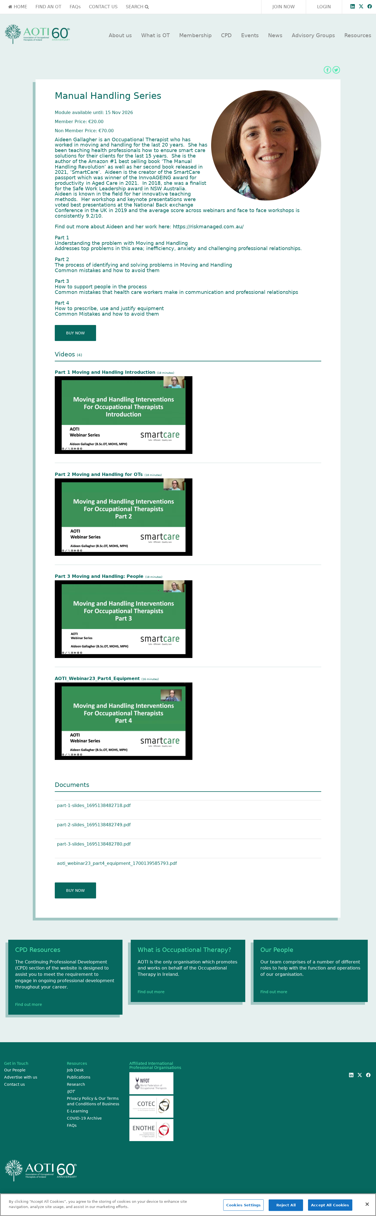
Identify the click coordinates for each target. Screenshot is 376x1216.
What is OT (155, 35)
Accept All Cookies (330, 1205)
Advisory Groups (313, 35)
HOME (19, 6)
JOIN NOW (284, 6)
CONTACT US (103, 6)
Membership (195, 35)
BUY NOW (75, 333)
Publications (78, 1077)
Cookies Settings (243, 1205)
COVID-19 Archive (84, 1118)
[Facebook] (327, 70)
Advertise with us (20, 1077)
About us (120, 35)
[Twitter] (336, 70)
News (275, 35)
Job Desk (75, 1070)
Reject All (286, 1205)
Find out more (28, 1004)
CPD (226, 35)
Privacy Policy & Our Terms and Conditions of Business (93, 1101)
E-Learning (77, 1111)
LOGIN (324, 6)
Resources (357, 35)
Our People (15, 1070)
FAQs (75, 6)
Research (76, 1084)
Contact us (14, 1084)
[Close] (367, 1204)
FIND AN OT (48, 6)
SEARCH (135, 6)
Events (250, 35)
